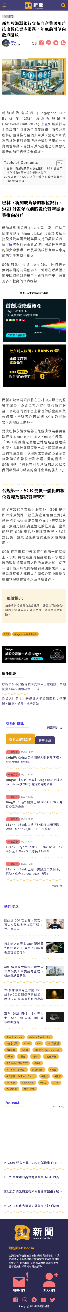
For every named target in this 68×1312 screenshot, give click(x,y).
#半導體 (10, 1050)
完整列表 (53, 727)
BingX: (11, 780)
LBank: (11, 824)
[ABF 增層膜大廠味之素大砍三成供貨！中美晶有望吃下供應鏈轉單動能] (55, 974)
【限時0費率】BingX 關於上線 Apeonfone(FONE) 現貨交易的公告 (34, 782)
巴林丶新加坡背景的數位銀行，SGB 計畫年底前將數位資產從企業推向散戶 (34, 170)
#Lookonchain (14, 1037)
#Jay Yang (28, 1082)
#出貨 (53, 1069)
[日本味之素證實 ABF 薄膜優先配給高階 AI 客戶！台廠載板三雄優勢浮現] (55, 951)
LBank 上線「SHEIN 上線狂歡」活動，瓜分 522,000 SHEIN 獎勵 (34, 826)
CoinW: (11, 757)
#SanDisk (11, 1088)
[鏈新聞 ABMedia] (34, 5)
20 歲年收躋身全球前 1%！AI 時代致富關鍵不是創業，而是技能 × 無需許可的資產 (24, 994)
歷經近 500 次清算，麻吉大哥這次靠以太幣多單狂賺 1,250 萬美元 (24, 924)
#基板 (9, 1056)
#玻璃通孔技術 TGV (17, 1063)
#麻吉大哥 (12, 1043)
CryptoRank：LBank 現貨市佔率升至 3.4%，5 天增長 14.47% (34, 849)
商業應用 (8, 16)
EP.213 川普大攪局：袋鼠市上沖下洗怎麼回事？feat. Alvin (34, 1206)
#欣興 (35, 1056)
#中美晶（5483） (16, 1069)
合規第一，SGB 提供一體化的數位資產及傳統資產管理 (34, 179)
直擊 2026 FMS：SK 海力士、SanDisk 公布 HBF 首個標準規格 (24, 1017)
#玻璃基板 (51, 1056)
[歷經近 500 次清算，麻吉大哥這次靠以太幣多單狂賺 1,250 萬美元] (55, 928)
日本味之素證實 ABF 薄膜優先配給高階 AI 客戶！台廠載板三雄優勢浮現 (24, 947)
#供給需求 (38, 1069)
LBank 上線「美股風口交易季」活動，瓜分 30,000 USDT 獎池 (34, 871)
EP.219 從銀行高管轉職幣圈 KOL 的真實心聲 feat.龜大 (34, 1177)
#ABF (27, 1043)
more (55, 885)
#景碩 (22, 1056)
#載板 (37, 1063)
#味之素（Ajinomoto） (47, 1050)
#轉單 (57, 1076)
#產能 (44, 1076)
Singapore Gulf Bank (25, 634)
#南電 (25, 1050)
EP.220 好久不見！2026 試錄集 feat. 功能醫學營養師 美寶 (34, 1163)
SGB (6, 634)
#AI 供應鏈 (53, 1043)
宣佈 (48, 124)
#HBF (56, 1082)
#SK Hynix (29, 1088)
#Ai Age (11, 1082)
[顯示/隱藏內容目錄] (58, 163)
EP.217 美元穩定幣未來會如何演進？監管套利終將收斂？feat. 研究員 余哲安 (34, 1191)
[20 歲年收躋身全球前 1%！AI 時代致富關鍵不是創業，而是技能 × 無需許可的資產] (55, 998)
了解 (9, 245)
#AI (39, 1043)
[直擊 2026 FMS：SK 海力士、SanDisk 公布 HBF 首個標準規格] (55, 1021)
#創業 (43, 1082)
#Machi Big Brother (40, 1037)
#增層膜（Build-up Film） (20, 1076)
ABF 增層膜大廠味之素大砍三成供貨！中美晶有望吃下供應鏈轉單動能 (24, 971)
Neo (13, 42)
